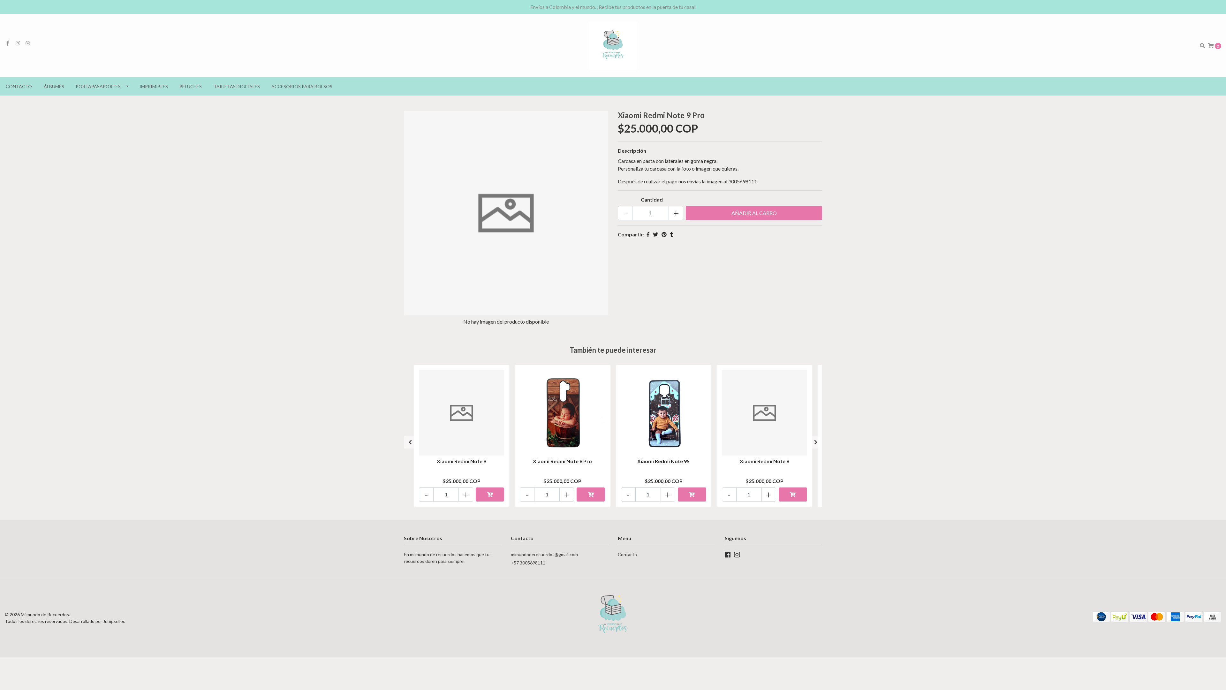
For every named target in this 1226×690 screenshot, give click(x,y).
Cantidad (652, 199)
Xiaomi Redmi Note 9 (461, 461)
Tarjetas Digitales (237, 86)
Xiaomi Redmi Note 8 (764, 461)
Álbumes (54, 86)
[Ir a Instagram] (18, 43)
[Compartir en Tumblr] (671, 234)
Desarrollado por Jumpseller (96, 621)
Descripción (632, 151)
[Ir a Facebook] (8, 43)
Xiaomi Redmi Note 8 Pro (562, 461)
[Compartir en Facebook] (648, 234)
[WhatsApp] (28, 43)
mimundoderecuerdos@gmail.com (544, 554)
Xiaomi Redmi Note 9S (663, 461)
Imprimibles (154, 86)
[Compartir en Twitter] (655, 234)
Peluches (190, 86)
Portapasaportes (98, 86)
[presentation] (410, 442)
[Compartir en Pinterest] (664, 234)
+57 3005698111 (528, 562)
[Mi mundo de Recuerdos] (613, 45)
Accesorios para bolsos (301, 86)
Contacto (19, 86)
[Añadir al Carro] (490, 494)
